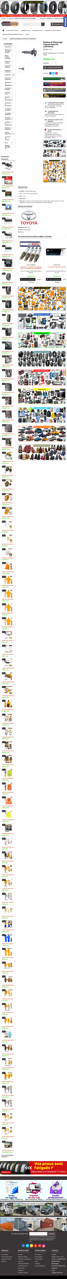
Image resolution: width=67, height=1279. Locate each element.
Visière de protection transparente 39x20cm (8, 461)
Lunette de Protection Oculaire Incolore (8, 640)
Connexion (49, 18)
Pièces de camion (7, 66)
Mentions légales (23, 1257)
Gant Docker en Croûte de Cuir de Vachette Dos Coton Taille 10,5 (8, 1067)
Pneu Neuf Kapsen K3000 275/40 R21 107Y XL (8, 282)
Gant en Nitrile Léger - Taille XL (8, 874)
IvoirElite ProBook (23, 1273)
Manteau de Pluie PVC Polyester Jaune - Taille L (8, 626)
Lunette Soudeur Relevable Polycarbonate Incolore (8, 681)
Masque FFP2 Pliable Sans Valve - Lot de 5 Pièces (8, 530)
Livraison (20, 1254)
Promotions (4, 1254)
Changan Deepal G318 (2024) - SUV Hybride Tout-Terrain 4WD (8, 268)
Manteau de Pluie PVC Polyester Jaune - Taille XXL (8, 585)
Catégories (7, 44)
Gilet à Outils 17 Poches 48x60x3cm (8, 750)
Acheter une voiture (37, 30)
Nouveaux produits (5, 158)
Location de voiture (7, 138)
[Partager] (50, 73)
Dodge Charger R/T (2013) (8, 1150)
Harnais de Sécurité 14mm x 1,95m (8, 723)
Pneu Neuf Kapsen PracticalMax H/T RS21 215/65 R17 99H (8, 337)
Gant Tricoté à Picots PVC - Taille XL (8, 916)
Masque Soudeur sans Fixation (8, 475)
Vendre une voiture (25, 30)
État (19, 232)
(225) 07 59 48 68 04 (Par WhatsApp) (25, 18)
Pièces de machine (7, 71)
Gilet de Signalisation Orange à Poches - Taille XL (8, 792)
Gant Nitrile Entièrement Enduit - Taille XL (8, 971)
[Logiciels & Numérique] (33, 1190)
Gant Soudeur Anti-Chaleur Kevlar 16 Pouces (8, 930)
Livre (6, 143)
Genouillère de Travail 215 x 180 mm (8, 833)
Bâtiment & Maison (8, 128)
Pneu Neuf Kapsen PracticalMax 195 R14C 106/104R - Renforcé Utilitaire (8, 323)
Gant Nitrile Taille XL (8, 1122)
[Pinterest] (56, 73)
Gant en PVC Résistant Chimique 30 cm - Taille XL (8, 943)
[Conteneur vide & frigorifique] (33, 1224)
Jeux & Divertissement (9, 133)
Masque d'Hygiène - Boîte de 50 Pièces (8, 558)
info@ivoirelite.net (57, 1273)
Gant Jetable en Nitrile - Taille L (8, 1040)
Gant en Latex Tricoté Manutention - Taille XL (8, 888)
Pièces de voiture (7, 62)
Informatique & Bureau (9, 78)
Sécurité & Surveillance (8, 98)
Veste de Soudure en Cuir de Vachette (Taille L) (8, 571)
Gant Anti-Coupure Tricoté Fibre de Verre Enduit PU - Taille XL (8, 1109)
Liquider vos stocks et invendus (53, 30)
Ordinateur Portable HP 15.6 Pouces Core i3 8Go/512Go (8, 213)
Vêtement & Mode (8, 88)
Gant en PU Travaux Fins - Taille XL (8, 847)
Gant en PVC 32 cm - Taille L (8, 957)
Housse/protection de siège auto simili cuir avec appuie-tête (8, 378)
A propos (20, 1261)
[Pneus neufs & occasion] (33, 7)
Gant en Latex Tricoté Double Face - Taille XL (8, 1026)
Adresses (37, 1263)
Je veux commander (52, 67)
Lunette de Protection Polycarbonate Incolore (8, 654)
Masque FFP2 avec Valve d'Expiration (8, 544)
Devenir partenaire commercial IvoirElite (12, 34)
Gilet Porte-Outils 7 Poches (8, 764)
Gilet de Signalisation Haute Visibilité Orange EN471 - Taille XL (8, 806)
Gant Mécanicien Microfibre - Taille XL (8, 985)
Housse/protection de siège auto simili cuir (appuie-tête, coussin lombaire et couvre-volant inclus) (8, 351)
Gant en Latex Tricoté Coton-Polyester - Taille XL (8, 998)
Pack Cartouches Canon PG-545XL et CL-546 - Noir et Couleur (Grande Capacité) (8, 185)
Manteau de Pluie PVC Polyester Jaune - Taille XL (8, 599)
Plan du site (21, 1268)
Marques (3, 1261)
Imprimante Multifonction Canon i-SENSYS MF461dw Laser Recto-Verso (8, 241)
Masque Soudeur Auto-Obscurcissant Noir (8, 502)
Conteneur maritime (8, 109)
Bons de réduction (40, 1266)
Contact (3, 18)
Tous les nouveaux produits (7, 1156)
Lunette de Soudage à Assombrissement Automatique (8, 695)
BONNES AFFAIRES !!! (7, 147)
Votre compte (40, 1250)
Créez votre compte (60, 18)
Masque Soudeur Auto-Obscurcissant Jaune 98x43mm (8, 516)
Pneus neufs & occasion (7, 57)
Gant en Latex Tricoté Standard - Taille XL (8, 1012)
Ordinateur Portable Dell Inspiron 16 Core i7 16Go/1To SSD (8, 199)
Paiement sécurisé (23, 1263)
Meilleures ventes (6, 1259)
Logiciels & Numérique (8, 123)
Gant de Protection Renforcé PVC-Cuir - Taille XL (8, 1054)
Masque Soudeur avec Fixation (8, 489)
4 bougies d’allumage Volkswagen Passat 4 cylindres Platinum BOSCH (31, 267)
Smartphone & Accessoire (9, 104)
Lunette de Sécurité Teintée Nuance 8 (8, 668)
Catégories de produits (12, 30)
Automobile (8, 47)
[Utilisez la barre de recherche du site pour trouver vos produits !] (33, 15)
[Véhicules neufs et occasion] (33, 1209)
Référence (21, 227)
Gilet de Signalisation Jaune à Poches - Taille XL (8, 778)
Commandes (38, 1259)
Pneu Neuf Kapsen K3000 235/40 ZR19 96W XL (8, 309)
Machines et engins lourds (8, 51)
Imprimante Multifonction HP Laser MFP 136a (8, 254)
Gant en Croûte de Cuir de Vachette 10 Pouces (8, 1081)
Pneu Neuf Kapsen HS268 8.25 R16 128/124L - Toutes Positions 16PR (8, 296)
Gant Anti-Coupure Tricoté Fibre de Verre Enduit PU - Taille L (8, 1095)
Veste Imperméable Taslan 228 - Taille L (8, 709)
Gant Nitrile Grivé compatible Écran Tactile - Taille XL (8, 861)
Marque (45, 49)
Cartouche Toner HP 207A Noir (56, 267)
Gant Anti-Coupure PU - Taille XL (8, 902)
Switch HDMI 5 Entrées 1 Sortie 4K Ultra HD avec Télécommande (8, 172)
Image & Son (7, 93)
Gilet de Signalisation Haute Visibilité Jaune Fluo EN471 (8, 819)
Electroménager (9, 75)
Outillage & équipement (8, 84)
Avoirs (36, 1261)
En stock (20, 230)
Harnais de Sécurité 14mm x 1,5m (8, 737)
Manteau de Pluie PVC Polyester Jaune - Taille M (8, 613)
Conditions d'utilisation (24, 1259)
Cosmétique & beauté (8, 113)
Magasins (21, 1270)
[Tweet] (53, 73)
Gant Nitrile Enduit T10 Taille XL (8, 1136)
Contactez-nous (22, 1266)
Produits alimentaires (9, 118)
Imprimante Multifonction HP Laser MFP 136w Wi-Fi (8, 227)
